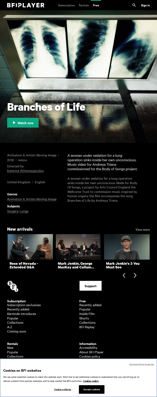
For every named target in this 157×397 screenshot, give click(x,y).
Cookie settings (62, 389)
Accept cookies (91, 389)
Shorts (84, 318)
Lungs (24, 211)
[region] (78, 378)
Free (96, 5)
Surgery (12, 211)
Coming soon (16, 331)
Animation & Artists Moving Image (31, 199)
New (10, 347)
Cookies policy (89, 356)
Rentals (84, 5)
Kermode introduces (21, 313)
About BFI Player (91, 352)
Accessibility (88, 347)
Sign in (145, 5)
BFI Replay (86, 327)
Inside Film (87, 313)
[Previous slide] (124, 276)
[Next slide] (135, 276)
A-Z (9, 327)
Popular (12, 318)
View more (143, 229)
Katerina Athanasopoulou (25, 170)
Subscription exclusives (24, 304)
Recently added (18, 309)
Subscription (66, 5)
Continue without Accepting (141, 364)
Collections (15, 322)
